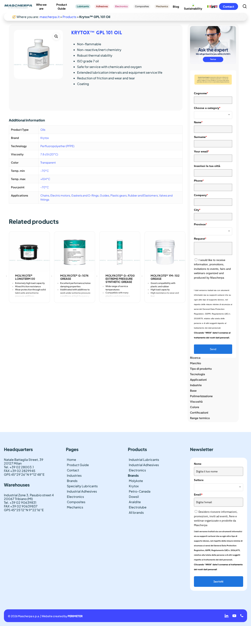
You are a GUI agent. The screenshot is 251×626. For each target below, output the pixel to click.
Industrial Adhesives (82, 491)
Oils (42, 129)
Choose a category (207, 108)
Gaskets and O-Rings (85, 195)
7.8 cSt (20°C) (49, 154)
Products (69, 17)
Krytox (44, 138)
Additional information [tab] (27, 120)
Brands (72, 481)
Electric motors (60, 195)
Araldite (135, 502)
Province (200, 224)
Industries (74, 475)
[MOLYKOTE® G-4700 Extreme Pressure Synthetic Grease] (120, 252)
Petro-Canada (139, 491)
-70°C (44, 170)
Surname (200, 137)
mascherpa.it (50, 17)
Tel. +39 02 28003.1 (19, 467)
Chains (44, 195)
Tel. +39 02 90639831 (20, 502)
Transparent (48, 162)
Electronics (75, 496)
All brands (136, 512)
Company (201, 195)
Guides (104, 195)
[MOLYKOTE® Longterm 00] (29, 252)
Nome (197, 464)
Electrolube (137, 507)
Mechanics (75, 507)
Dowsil (134, 496)
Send (213, 349)
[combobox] (213, 115)
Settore (199, 480)
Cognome (201, 93)
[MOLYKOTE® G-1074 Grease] (74, 252)
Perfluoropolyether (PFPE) (57, 146)
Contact (73, 470)
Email (198, 494)
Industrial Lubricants (144, 459)
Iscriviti (218, 581)
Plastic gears (118, 195)
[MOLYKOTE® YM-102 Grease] (165, 252)
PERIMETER (75, 616)
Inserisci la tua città (207, 166)
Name (198, 122)
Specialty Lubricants (82, 486)
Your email (201, 151)
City (197, 209)
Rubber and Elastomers (143, 195)
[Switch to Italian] (209, 6)
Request (200, 238)
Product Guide (78, 465)
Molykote (136, 481)
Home (71, 459)
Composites (76, 502)
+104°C (45, 179)
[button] (56, 36)
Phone (199, 180)
